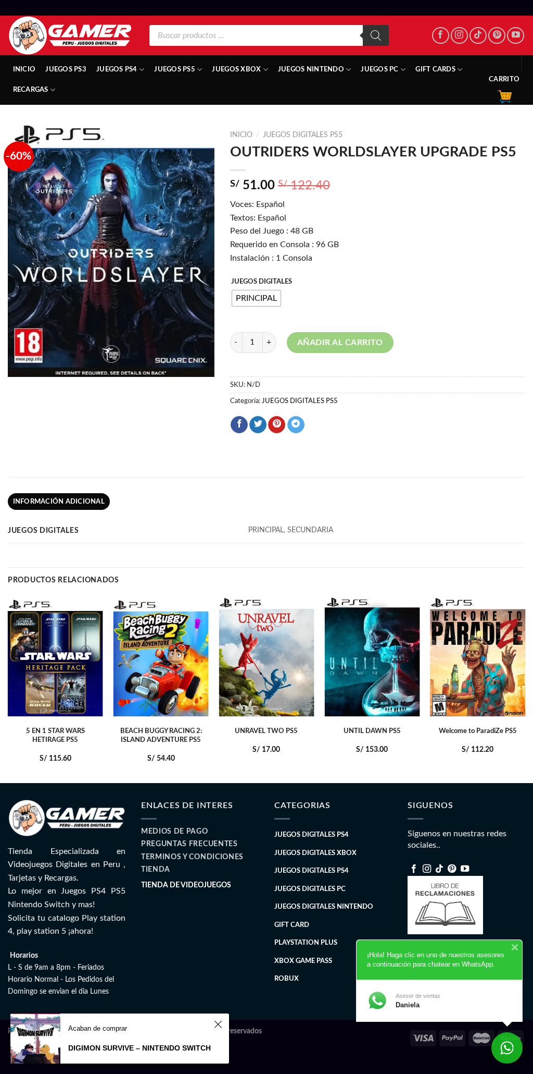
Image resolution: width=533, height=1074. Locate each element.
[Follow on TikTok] (478, 35)
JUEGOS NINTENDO (311, 69)
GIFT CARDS (435, 69)
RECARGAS (30, 90)
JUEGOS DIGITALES (261, 281)
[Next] (524, 688)
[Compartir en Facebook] (239, 425)
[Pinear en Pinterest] (276, 425)
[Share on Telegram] (295, 425)
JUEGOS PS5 (174, 69)
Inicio (24, 69)
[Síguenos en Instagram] (459, 35)
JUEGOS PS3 (65, 69)
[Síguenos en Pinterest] (496, 35)
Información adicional (59, 501)
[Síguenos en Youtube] (515, 35)
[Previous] (8, 688)
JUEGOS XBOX (236, 69)
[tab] (59, 501)
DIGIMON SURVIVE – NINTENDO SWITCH (139, 1048)
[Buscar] (376, 35)
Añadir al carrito (340, 342)
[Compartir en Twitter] (257, 425)
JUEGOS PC (379, 69)
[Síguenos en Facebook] (440, 35)
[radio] (256, 298)
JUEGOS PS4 (116, 69)
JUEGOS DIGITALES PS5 (302, 135)
